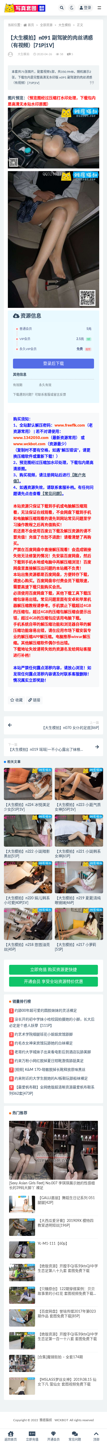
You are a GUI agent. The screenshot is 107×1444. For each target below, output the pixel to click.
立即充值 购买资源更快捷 (53, 970)
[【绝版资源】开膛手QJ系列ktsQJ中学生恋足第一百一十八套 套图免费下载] (22, 1341)
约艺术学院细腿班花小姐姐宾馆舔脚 (44, 1034)
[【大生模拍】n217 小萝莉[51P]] (79, 924)
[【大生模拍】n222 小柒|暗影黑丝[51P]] (28, 831)
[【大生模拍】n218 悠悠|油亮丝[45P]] (28, 924)
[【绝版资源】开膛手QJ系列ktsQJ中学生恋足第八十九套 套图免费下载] (22, 1273)
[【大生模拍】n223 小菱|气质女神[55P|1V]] (79, 784)
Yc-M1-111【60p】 (53, 1243)
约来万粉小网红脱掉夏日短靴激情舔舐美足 (49, 1061)
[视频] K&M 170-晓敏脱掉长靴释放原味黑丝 (50, 1070)
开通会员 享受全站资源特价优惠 (53, 982)
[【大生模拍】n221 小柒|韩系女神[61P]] (79, 831)
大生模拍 (64, 25)
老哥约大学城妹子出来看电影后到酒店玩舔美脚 (53, 1052)
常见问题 (75, 1439)
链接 (36, 700)
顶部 (96, 1439)
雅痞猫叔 (45, 1420)
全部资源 (46, 25)
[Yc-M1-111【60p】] (22, 1250)
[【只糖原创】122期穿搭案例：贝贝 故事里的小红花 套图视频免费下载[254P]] (22, 1295)
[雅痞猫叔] (11, 54)
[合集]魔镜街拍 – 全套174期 (60, 1357)
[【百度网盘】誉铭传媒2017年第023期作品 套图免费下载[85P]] (22, 1318)
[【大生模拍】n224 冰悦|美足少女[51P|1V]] (28, 784)
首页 (31, 25)
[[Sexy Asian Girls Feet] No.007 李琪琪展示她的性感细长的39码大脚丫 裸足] (53, 1157)
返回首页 (10, 1439)
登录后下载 (53, 364)
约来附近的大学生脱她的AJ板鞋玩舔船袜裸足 (51, 1078)
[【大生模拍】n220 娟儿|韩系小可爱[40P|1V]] (28, 877)
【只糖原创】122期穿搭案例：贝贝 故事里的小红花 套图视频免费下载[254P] (66, 1293)
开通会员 (53, 1439)
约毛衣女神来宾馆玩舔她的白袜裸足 (44, 1043)
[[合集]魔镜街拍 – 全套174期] (22, 1365)
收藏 (18, 700)
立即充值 (32, 1439)
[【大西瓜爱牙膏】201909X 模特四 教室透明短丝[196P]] (22, 1227)
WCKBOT (61, 1420)
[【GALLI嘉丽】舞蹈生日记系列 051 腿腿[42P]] (22, 1204)
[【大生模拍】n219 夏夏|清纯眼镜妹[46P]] (79, 877)
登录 (87, 8)
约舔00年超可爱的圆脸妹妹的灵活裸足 (46, 1011)
